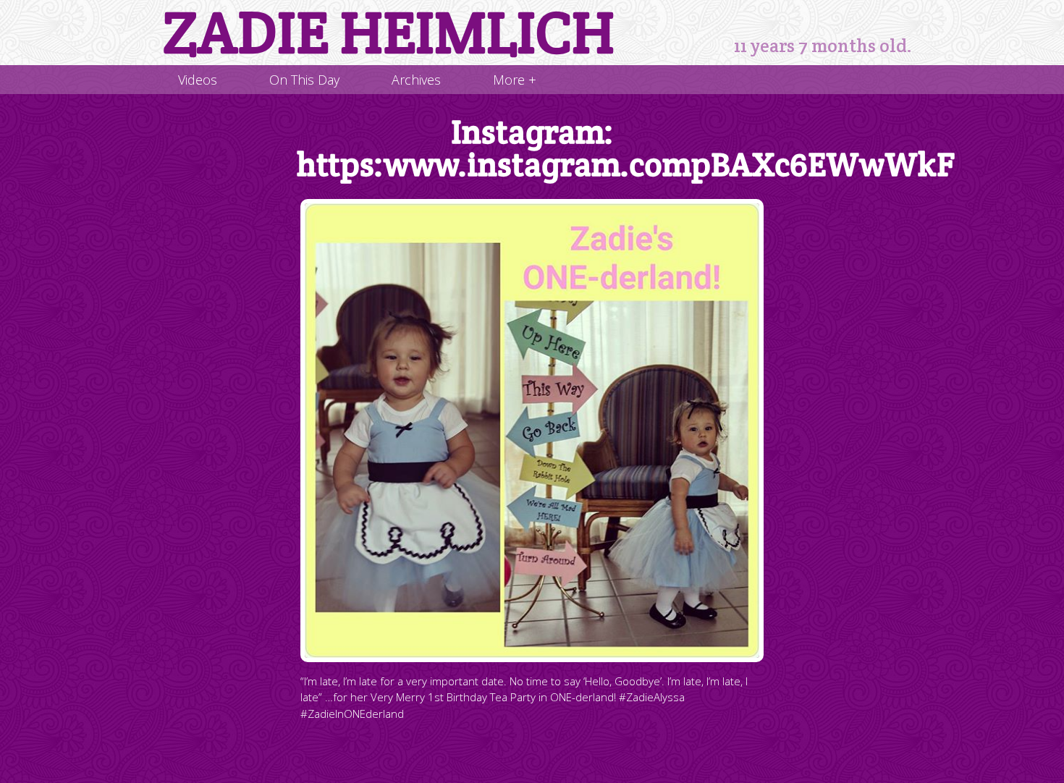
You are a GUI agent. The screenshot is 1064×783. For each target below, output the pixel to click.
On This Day (304, 79)
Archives (416, 79)
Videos (197, 79)
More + (514, 79)
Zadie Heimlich (389, 33)
